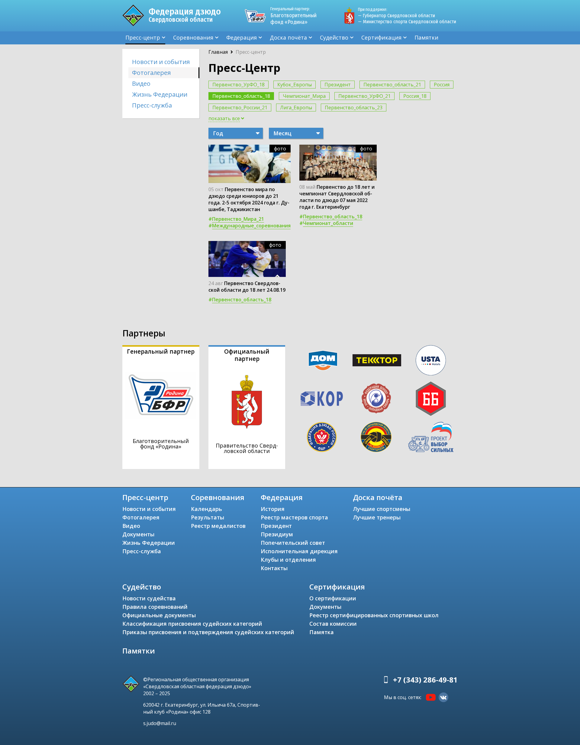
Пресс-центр (142, 37)
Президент (337, 84)
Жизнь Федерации (159, 94)
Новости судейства (149, 598)
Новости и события (161, 62)
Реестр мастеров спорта (294, 517)
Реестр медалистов (218, 525)
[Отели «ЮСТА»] (431, 360)
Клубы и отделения (288, 559)
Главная (218, 52)
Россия (442, 84)
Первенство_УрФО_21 (364, 96)
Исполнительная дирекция (299, 551)
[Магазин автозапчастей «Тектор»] (377, 360)
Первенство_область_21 (392, 84)
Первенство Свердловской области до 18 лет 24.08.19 (246, 286)
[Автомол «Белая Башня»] (431, 398)
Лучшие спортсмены (381, 508)
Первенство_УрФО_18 (238, 84)
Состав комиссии (333, 623)
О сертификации (332, 598)
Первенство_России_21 (239, 107)
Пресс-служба (152, 105)
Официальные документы (159, 615)
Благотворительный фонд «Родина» (293, 15)
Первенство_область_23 (353, 107)
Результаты (207, 517)
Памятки (426, 37)
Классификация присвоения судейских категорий (192, 623)
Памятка (321, 632)
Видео (141, 83)
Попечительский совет (293, 542)
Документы (138, 534)
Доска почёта (288, 37)
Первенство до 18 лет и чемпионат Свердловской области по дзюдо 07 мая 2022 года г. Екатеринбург (337, 197)
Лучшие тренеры (377, 517)
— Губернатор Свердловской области (396, 15)
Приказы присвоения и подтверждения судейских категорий (208, 632)
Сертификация (381, 37)
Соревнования (193, 37)
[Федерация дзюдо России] (322, 437)
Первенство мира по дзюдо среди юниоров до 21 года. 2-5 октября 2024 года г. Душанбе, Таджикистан (248, 199)
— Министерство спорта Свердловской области (407, 21)
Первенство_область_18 (241, 96)
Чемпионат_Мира (304, 96)
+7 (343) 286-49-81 (425, 680)
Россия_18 (415, 96)
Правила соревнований (155, 606)
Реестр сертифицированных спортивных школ (374, 615)
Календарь (206, 508)
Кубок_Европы (294, 84)
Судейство (334, 37)
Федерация (241, 37)
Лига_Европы (296, 107)
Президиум (277, 534)
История (273, 508)
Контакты (274, 568)
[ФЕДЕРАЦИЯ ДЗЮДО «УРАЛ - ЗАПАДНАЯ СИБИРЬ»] (376, 399)
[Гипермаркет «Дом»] (323, 360)
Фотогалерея (151, 73)
